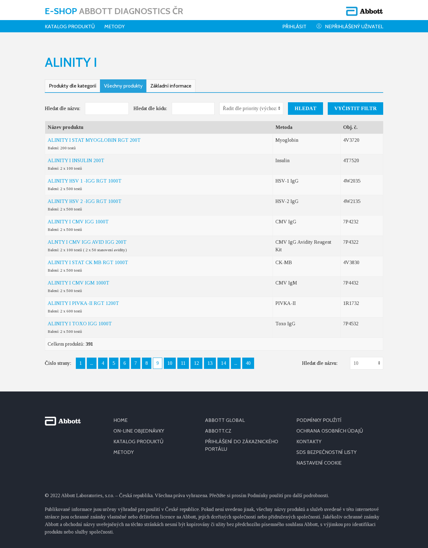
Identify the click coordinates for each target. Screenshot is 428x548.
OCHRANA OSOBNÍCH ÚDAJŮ (329, 431)
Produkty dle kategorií (72, 86)
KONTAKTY (308, 441)
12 (196, 363)
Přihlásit (294, 26)
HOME (120, 420)
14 (223, 363)
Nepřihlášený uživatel (354, 26)
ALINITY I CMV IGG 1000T (78, 221)
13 (209, 363)
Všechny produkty (123, 86)
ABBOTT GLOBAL (225, 420)
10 (169, 363)
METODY (123, 452)
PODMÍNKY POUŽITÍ (319, 420)
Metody (114, 26)
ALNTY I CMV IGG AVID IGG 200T (87, 242)
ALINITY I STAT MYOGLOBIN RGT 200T (94, 140)
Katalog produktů (70, 26)
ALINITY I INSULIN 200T (76, 160)
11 (183, 363)
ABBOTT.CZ (218, 431)
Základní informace (170, 86)
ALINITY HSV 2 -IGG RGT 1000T (85, 201)
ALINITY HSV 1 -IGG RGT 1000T (85, 181)
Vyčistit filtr (355, 108)
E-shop (114, 11)
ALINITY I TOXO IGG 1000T (80, 323)
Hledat (305, 108)
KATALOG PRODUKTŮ (138, 441)
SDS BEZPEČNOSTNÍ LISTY (326, 452)
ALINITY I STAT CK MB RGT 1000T (88, 262)
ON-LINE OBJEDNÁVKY (138, 431)
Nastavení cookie (319, 463)
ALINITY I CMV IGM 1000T (78, 282)
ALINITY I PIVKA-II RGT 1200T (83, 303)
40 (248, 363)
